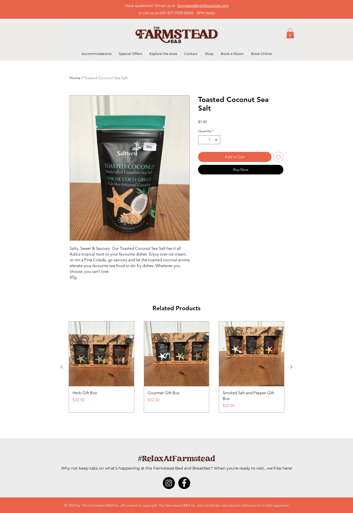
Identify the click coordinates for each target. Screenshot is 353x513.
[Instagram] (169, 483)
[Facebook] (184, 483)
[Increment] (216, 140)
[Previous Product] (62, 367)
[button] (290, 33)
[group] (176, 367)
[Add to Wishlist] (278, 157)
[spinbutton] (209, 140)
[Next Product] (291, 367)
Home (75, 78)
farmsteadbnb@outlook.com (203, 5)
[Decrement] (202, 140)
